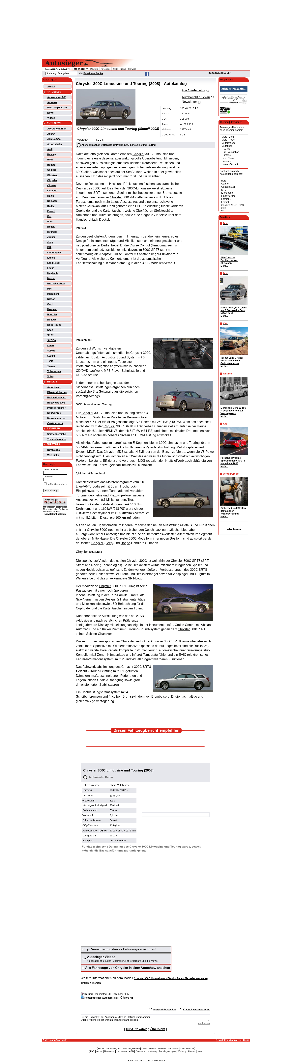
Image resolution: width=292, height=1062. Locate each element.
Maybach (52, 273)
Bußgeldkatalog (56, 402)
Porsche (52, 314)
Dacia (50, 195)
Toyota (51, 366)
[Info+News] (234, 158)
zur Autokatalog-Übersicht (145, 1029)
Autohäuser (54, 387)
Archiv (99, 1051)
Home (101, 1048)
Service (152, 1048)
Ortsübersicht (55, 423)
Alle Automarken (56, 128)
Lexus (50, 268)
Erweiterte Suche (93, 73)
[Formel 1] (234, 199)
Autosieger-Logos (167, 1051)
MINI (49, 288)
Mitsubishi (53, 294)
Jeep (50, 242)
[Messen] (234, 161)
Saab (50, 330)
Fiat (49, 216)
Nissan (51, 299)
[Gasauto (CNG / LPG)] (234, 205)
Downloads (53, 450)
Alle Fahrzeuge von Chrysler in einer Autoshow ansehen (127, 967)
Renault (51, 319)
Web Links (53, 455)
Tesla (50, 361)
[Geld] (234, 208)
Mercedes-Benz (56, 283)
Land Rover (53, 263)
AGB (131, 1051)
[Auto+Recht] (234, 139)
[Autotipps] (234, 146)
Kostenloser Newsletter (196, 1009)
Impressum (121, 1051)
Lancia (51, 257)
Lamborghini (54, 252)
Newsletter (109, 1051)
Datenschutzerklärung (146, 1051)
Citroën (51, 185)
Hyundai (52, 232)
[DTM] (234, 189)
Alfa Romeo (54, 139)
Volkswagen (54, 371)
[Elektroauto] (234, 192)
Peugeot (52, 309)
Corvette (52, 190)
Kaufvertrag (54, 413)
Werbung (182, 1051)
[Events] (234, 149)
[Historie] (234, 155)
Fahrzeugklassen (57, 107)
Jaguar (51, 237)
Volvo (50, 376)
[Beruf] (234, 180)
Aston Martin (54, 144)
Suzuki (51, 355)
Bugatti (51, 164)
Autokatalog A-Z (56, 97)
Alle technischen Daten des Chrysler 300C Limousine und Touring (118, 145)
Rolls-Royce (54, 324)
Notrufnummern (56, 418)
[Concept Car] (234, 186)
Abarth (51, 133)
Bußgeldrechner (56, 397)
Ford (49, 221)
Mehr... (224, 266)
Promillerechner (56, 407)
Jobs (199, 1051)
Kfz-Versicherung (57, 392)
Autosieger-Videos (101, 957)
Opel (49, 304)
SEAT (50, 335)
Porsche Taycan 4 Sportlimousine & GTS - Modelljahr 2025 (233, 461)
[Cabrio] (234, 183)
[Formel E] (234, 202)
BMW (50, 159)
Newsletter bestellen (55, 514)
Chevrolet (52, 175)
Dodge (51, 206)
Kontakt (191, 1051)
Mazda (51, 278)
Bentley (51, 154)
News (50, 112)
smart (50, 345)
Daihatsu (52, 201)
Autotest (52, 102)
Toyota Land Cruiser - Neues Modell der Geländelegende (232, 360)
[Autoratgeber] (234, 143)
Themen (162, 1048)
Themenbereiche (56, 439)
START (51, 86)
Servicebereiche (56, 434)
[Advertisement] (146, 29)
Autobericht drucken (164, 1009)
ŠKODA (51, 340)
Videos (51, 118)
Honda (51, 226)
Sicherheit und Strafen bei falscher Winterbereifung (233, 511)
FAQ (92, 1051)
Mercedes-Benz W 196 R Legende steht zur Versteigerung (233, 410)
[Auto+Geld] (234, 136)
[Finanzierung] (234, 196)
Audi (49, 149)
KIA (49, 247)
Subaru (51, 350)
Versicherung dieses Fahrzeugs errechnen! (123, 949)
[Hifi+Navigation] (234, 152)
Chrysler (52, 180)
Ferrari (51, 211)
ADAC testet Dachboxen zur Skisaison (229, 260)
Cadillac (51, 170)
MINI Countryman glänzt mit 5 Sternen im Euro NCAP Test (234, 310)
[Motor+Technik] (234, 164)
